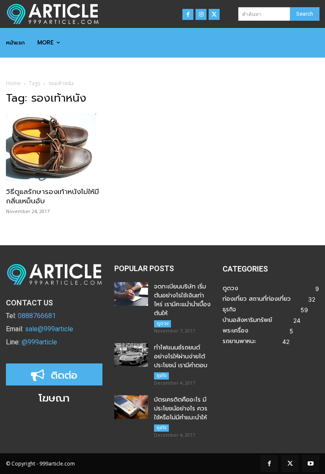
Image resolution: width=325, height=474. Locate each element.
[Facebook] (187, 14)
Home (13, 83)
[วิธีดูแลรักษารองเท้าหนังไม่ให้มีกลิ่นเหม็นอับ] (54, 147)
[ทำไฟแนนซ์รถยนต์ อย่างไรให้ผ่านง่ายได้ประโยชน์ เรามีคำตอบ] (131, 355)
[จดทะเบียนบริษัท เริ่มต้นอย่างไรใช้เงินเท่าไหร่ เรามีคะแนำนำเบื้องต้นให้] (131, 294)
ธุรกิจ (161, 375)
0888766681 (37, 316)
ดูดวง (162, 323)
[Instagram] (201, 14)
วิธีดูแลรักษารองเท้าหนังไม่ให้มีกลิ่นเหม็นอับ (52, 196)
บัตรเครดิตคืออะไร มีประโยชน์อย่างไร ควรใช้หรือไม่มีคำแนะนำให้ (180, 408)
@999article (39, 342)
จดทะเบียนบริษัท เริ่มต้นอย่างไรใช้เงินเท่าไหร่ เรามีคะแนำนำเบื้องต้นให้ (182, 300)
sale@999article (49, 329)
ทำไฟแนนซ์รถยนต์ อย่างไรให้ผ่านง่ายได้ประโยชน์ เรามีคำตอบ (180, 356)
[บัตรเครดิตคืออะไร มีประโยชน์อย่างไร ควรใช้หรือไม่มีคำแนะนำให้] (131, 407)
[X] (214, 14)
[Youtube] (311, 463)
